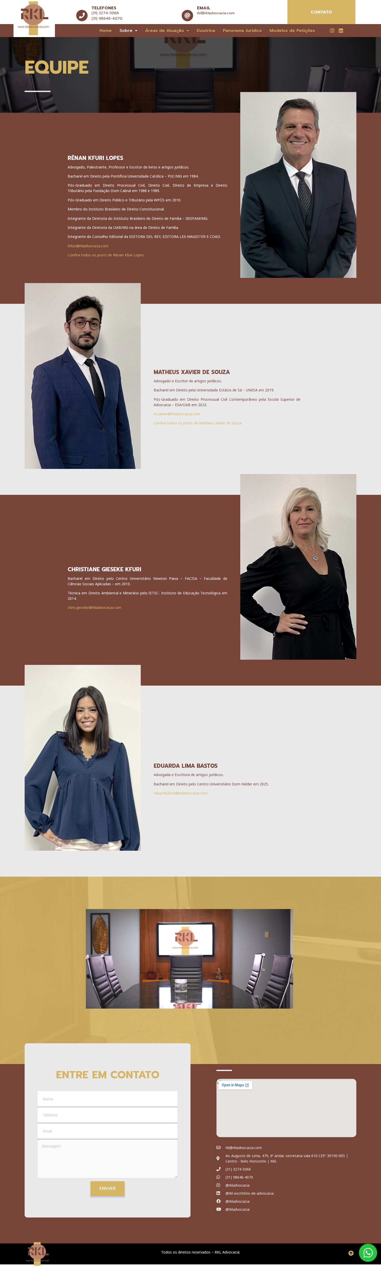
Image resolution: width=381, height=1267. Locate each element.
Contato (321, 12)
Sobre (125, 30)
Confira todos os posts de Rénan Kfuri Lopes (106, 254)
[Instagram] (332, 30)
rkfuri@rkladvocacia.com (88, 245)
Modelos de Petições (292, 30)
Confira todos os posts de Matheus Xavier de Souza (198, 422)
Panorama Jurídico (242, 30)
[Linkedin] (340, 30)
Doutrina (206, 30)
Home (106, 30)
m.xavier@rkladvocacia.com (177, 413)
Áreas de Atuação (164, 30)
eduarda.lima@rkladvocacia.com (181, 793)
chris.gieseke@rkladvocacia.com (94, 607)
